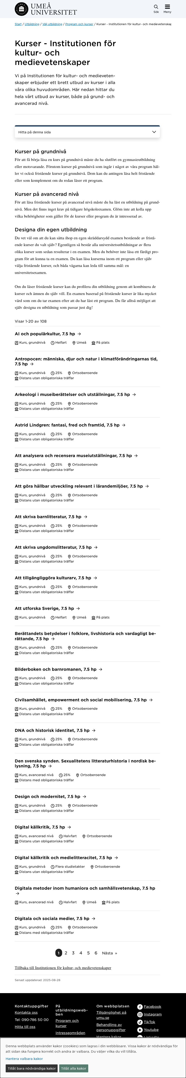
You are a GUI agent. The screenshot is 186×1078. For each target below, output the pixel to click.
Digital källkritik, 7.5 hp (40, 827)
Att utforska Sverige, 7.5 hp (45, 608)
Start (18, 24)
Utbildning (32, 24)
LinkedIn (151, 1037)
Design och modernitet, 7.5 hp (48, 796)
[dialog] (93, 1058)
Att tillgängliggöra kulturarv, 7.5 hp (54, 578)
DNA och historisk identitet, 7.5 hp (53, 730)
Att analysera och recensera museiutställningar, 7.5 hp (74, 455)
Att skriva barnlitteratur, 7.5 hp (49, 517)
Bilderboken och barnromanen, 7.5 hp (56, 669)
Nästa (107, 953)
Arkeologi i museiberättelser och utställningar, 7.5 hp (73, 394)
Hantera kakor (108, 1037)
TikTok (149, 1022)
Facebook (152, 1006)
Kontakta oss (26, 1012)
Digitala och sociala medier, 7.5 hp (53, 918)
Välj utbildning (52, 24)
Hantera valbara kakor (24, 1058)
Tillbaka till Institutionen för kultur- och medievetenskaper (63, 967)
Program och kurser (79, 24)
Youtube (151, 1029)
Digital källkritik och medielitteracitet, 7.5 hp (64, 857)
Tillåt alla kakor (73, 1068)
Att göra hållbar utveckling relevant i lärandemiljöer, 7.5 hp (79, 486)
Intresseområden (70, 1032)
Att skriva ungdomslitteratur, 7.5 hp (54, 547)
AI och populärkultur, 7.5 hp (45, 334)
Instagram (153, 1014)
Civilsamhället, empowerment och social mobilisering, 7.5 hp (81, 700)
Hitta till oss (25, 1026)
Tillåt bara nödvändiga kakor (32, 1068)
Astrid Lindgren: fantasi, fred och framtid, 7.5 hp (68, 425)
